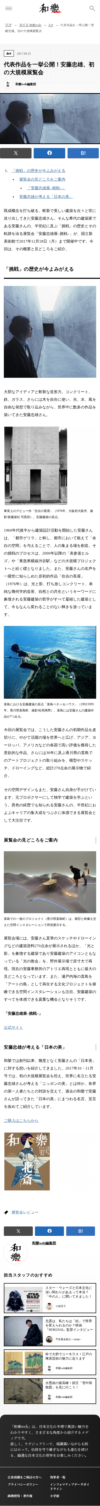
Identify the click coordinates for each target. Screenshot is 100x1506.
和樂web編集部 (44, 1243)
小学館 (54, 1496)
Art (50, 25)
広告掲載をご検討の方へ (25, 1477)
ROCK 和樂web (30, 25)
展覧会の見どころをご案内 (42, 179)
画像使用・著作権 (20, 1496)
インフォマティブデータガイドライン (69, 1486)
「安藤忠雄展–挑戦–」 (46, 188)
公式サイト (13, 1027)
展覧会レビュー (25, 1212)
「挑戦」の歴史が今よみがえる (38, 171)
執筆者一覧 (57, 1477)
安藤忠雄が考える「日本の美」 (46, 197)
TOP (8, 25)
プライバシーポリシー (23, 1484)
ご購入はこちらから (21, 1121)
